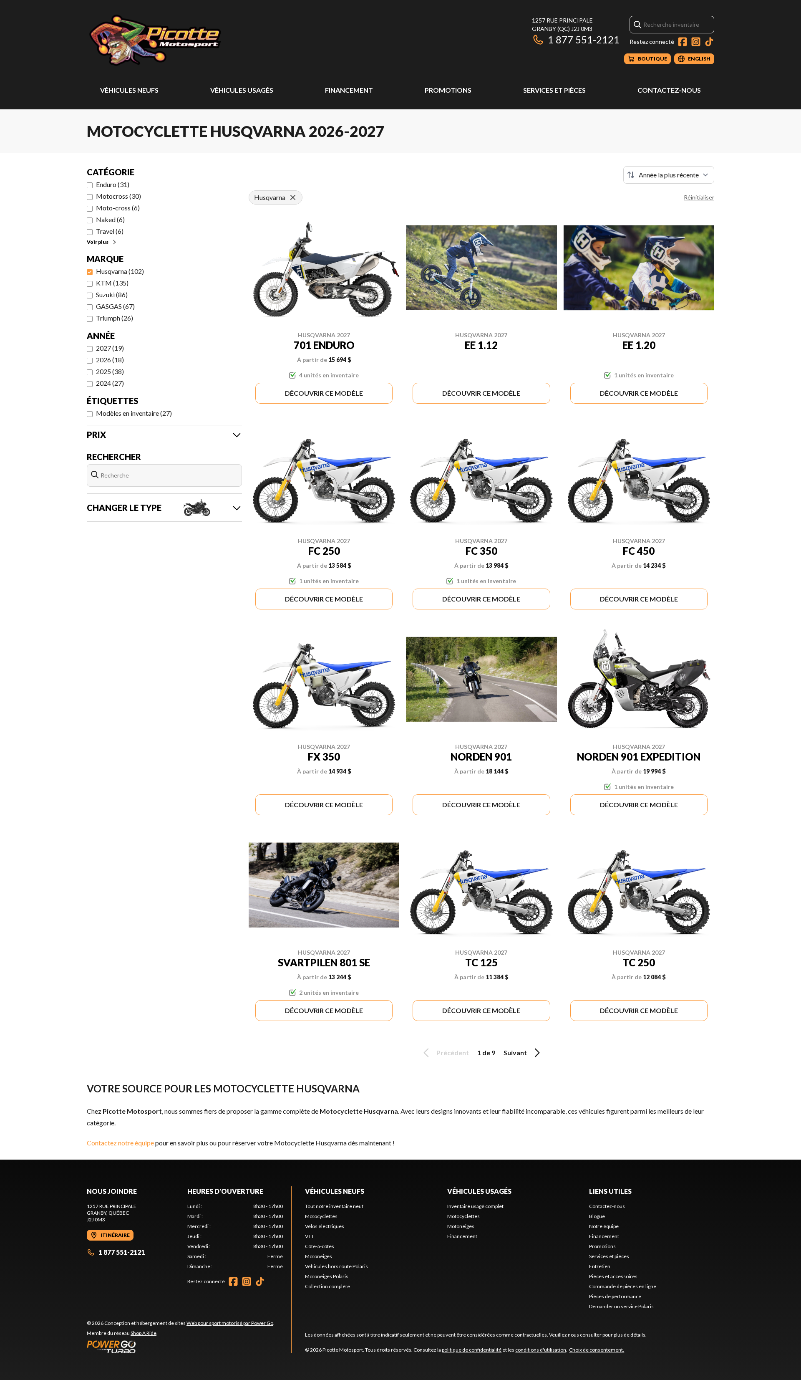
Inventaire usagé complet (475, 1206)
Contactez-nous (669, 90)
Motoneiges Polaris (326, 1276)
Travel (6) (109, 231)
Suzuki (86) (112, 294)
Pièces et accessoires (613, 1276)
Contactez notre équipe (120, 1143)
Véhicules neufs (129, 90)
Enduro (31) (112, 184)
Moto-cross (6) (118, 208)
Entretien (599, 1266)
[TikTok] (709, 42)
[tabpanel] (235, 1236)
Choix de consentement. (596, 1350)
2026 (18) (110, 360)
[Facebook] (683, 42)
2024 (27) (110, 383)
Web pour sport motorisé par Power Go (229, 1323)
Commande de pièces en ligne (622, 1286)
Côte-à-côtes (319, 1246)
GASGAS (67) (115, 306)
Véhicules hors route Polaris (336, 1266)
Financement (349, 90)
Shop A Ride (143, 1333)
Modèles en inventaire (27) (134, 413)
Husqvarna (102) (120, 271)
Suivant (515, 1052)
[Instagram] (696, 42)
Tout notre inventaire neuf (334, 1206)
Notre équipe (604, 1226)
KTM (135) (112, 283)
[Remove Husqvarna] (293, 197)
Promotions (448, 90)
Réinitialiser (699, 197)
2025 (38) (110, 371)
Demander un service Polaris (621, 1306)
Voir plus (97, 242)
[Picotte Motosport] (191, 40)
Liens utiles (610, 1191)
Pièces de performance (615, 1296)
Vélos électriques (324, 1226)
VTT (309, 1236)
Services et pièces (554, 90)
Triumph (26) (114, 318)
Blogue (597, 1216)
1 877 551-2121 (584, 39)
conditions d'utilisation (540, 1350)
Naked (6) (110, 219)
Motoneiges (318, 1256)
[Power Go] (181, 1346)
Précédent (452, 1052)
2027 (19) (110, 348)
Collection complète (327, 1286)
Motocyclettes (321, 1216)
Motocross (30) (118, 196)
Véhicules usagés (241, 90)
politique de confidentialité (471, 1350)
